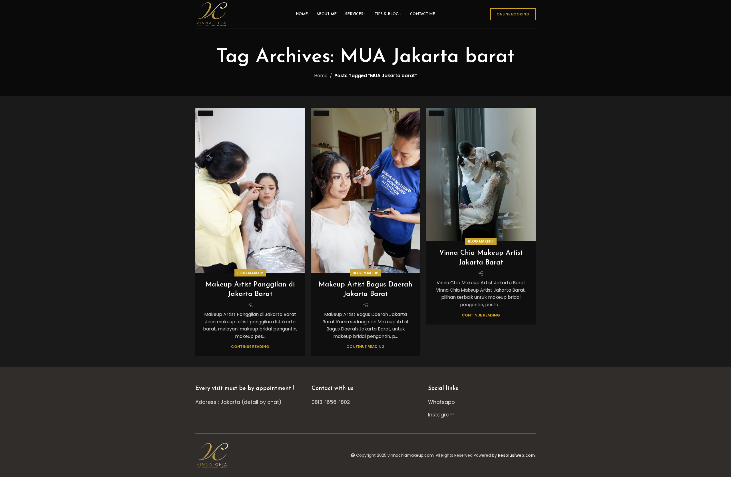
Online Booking (513, 14)
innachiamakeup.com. (412, 455)
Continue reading (250, 346)
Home (321, 75)
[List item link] (365, 402)
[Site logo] (212, 14)
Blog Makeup (250, 272)
